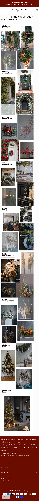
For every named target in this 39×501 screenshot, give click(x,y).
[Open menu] (2, 10)
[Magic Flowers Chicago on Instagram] (8, 478)
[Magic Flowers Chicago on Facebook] (3, 478)
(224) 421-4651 (11, 453)
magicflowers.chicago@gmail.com (17, 455)
